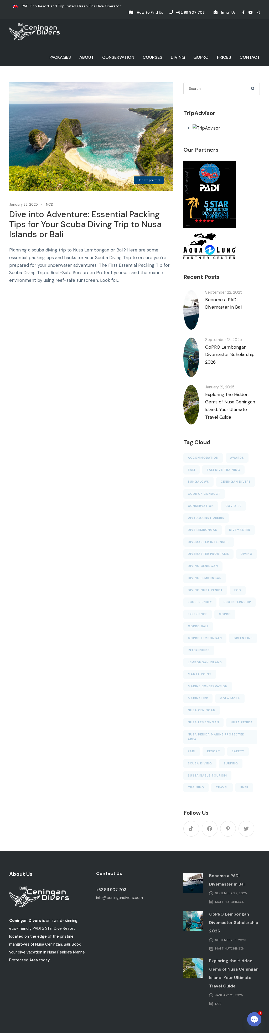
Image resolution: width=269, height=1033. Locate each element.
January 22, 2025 (23, 204)
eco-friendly (200, 602)
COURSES (152, 57)
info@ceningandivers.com (119, 897)
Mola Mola (230, 698)
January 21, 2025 (220, 387)
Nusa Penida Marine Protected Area (216, 737)
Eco (237, 590)
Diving (246, 554)
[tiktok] (191, 829)
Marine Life (198, 698)
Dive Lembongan (203, 530)
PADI (191, 751)
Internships (199, 650)
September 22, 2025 (223, 292)
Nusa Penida (242, 722)
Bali (191, 470)
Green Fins (243, 638)
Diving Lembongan (205, 578)
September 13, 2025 (223, 339)
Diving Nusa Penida (205, 590)
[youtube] (251, 12)
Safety (238, 751)
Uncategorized (149, 180)
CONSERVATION (118, 57)
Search (253, 89)
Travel (222, 787)
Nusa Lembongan (203, 722)
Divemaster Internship (209, 542)
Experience (197, 614)
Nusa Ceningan (201, 710)
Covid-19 (233, 506)
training (196, 787)
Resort (213, 751)
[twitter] (246, 829)
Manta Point (199, 674)
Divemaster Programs (208, 554)
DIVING (178, 57)
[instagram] (258, 12)
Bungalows (198, 481)
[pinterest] (228, 829)
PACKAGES (60, 57)
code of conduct (204, 494)
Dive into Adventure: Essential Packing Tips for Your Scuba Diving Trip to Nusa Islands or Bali (85, 224)
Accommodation (203, 457)
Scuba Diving (200, 763)
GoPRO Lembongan (205, 638)
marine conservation (207, 686)
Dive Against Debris (206, 518)
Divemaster (239, 530)
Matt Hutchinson (230, 901)
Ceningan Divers (236, 481)
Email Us (228, 12)
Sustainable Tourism (207, 775)
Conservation (201, 506)
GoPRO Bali (198, 626)
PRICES (224, 57)
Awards (237, 457)
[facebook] (243, 12)
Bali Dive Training (223, 470)
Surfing (231, 763)
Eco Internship (237, 602)
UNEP (244, 787)
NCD (49, 204)
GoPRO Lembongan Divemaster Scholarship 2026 (230, 354)
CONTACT (250, 57)
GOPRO (201, 57)
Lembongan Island (205, 662)
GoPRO (225, 614)
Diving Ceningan (203, 566)
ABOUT (86, 57)
